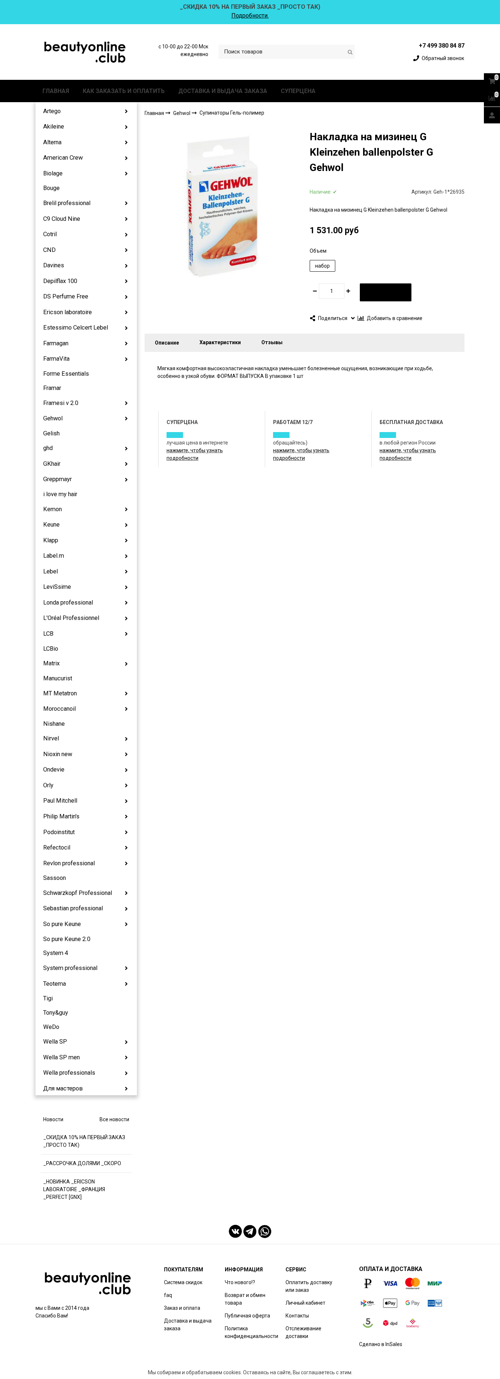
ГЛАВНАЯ (55, 91)
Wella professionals (69, 1072)
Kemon (52, 509)
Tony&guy (55, 1012)
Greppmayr (57, 479)
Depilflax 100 (60, 281)
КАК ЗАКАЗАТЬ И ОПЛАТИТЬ (124, 91)
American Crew (63, 157)
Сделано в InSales (380, 1344)
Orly (48, 785)
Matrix (51, 663)
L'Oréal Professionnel (71, 617)
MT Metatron (60, 693)
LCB (48, 633)
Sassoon (54, 877)
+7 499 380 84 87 (441, 45)
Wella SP (55, 1041)
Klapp (50, 540)
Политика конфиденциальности (251, 1332)
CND (49, 249)
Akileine (53, 126)
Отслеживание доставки (303, 1332)
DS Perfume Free (65, 296)
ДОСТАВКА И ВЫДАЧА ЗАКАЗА (222, 91)
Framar (52, 387)
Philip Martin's (61, 816)
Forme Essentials (66, 373)
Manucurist (57, 678)
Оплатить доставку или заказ (309, 1286)
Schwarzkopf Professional (77, 892)
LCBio (50, 648)
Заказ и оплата (182, 1308)
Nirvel (51, 738)
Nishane (54, 723)
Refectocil (56, 847)
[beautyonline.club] (85, 52)
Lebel (50, 571)
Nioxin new (57, 754)
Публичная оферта (247, 1316)
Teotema (54, 983)
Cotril (50, 234)
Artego (52, 111)
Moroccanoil (59, 708)
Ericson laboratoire (67, 312)
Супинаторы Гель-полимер (231, 113)
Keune (51, 524)
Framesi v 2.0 (60, 402)
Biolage (53, 173)
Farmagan (55, 343)
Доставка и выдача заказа (188, 1324)
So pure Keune (62, 924)
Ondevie (53, 769)
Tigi (48, 998)
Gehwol (53, 418)
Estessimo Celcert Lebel (75, 327)
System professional (70, 967)
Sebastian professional (73, 908)
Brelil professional (66, 203)
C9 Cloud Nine (61, 218)
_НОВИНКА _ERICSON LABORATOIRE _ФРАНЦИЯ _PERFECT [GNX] (74, 1189)
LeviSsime (57, 586)
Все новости (114, 1119)
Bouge (51, 188)
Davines (53, 265)
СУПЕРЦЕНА (298, 91)
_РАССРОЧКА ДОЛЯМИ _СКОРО (82, 1163)
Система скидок (183, 1282)
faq (168, 1295)
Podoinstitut (59, 832)
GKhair (51, 463)
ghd (48, 448)
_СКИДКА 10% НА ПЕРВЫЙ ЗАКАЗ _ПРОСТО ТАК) (84, 1141)
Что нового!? (240, 1282)
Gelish (51, 433)
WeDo (51, 1026)
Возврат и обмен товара (245, 1299)
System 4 (55, 952)
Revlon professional (69, 863)
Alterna (52, 142)
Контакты (297, 1316)
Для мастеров (63, 1088)
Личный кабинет (305, 1303)
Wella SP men (61, 1057)
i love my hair (60, 494)
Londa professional (68, 602)
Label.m (53, 555)
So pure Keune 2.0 (66, 939)
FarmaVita (56, 358)
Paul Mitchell (60, 800)
